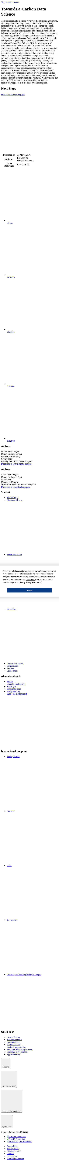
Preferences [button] (36, 583)
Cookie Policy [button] (31, 580)
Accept (29, 590)
